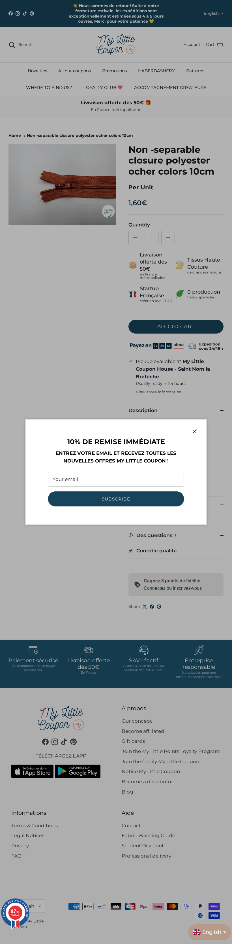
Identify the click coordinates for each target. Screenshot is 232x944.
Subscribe (116, 499)
